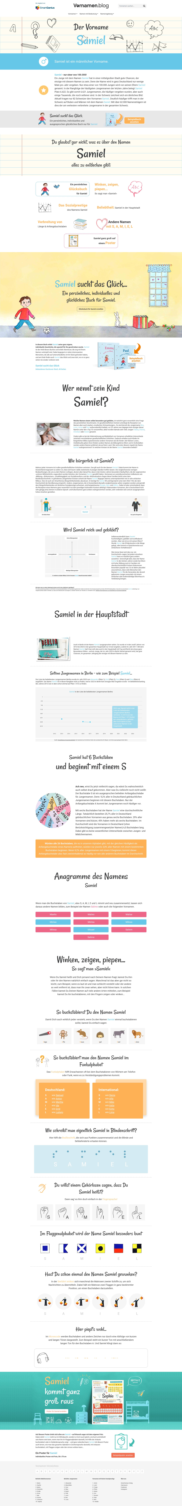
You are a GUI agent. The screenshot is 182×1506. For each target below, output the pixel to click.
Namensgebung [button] (106, 14)
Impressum (124, 1485)
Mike (111, 1102)
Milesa (53, 929)
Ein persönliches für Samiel (78, 189)
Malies (91, 914)
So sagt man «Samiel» (107, 188)
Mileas (129, 922)
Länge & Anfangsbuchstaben (52, 224)
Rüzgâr (102, 485)
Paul (88, 427)
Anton (59, 1098)
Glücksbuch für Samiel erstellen (91, 309)
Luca (66, 1499)
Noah (66, 1491)
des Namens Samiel (73, 207)
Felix (66, 1493)
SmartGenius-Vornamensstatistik (66, 740)
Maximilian (68, 1485)
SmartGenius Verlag (127, 1483)
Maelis (53, 914)
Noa (94, 1499)
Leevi (94, 1485)
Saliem (129, 929)
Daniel (107, 102)
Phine (94, 1489)
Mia (37, 1495)
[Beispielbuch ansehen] (124, 119)
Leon (75, 427)
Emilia (38, 1491)
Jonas (80, 427)
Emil (107, 679)
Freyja (94, 1487)
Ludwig (59, 1112)
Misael (91, 929)
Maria (38, 1487)
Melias (53, 922)
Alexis (94, 1491)
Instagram (124, 1489)
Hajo (94, 1497)
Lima (111, 1112)
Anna (38, 1493)
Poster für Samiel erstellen (56, 1411)
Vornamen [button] (72, 14)
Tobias (136, 430)
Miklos (115, 485)
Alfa (111, 1098)
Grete (94, 1483)
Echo (111, 1109)
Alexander (94, 679)
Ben (142, 425)
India (111, 1105)
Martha (59, 1102)
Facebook (124, 1487)
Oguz (108, 485)
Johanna (39, 1499)
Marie (38, 1483)
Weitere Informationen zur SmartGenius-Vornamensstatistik (111, 590)
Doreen (95, 1495)
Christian (76, 432)
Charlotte (39, 1489)
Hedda (95, 1501)
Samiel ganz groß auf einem (104, 241)
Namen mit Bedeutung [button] (88, 14)
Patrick (142, 430)
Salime (94, 906)
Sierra (112, 1095)
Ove (94, 1493)
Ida (57, 1105)
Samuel (59, 1095)
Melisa (91, 922)
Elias (131, 679)
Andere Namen (119, 224)
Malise (129, 914)
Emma (38, 1497)
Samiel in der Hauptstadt (118, 207)
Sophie (38, 1485)
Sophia (39, 1501)
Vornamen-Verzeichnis (47, 1466)
